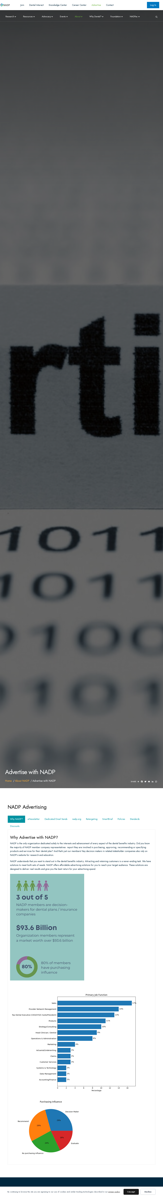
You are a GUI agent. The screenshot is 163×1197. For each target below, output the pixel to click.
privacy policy (114, 1191)
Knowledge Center (58, 5)
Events (63, 16)
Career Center (79, 5)
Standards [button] (135, 819)
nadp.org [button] (76, 819)
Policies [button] (121, 819)
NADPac (134, 16)
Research (9, 16)
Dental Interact (36, 5)
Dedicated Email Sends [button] (56, 819)
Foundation (115, 16)
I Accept (131, 1191)
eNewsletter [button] (34, 819)
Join (22, 5)
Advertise (96, 5)
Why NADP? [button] (16, 819)
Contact (110, 5)
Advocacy (46, 16)
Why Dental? (95, 16)
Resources (28, 16)
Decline (148, 1191)
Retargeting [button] (91, 819)
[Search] (156, 17)
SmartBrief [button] (107, 819)
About (77, 16)
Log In (153, 5)
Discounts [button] (14, 826)
